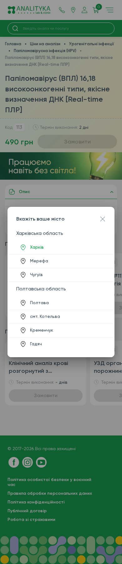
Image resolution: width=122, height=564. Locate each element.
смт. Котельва (45, 316)
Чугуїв (36, 274)
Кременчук (41, 330)
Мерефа (39, 260)
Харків (37, 247)
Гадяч (36, 343)
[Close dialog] (102, 219)
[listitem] (61, 247)
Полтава (39, 302)
